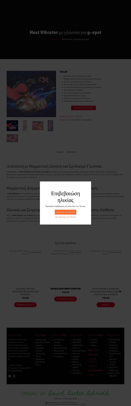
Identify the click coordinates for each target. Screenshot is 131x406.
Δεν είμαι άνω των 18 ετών (65, 217)
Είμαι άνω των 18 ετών (65, 212)
